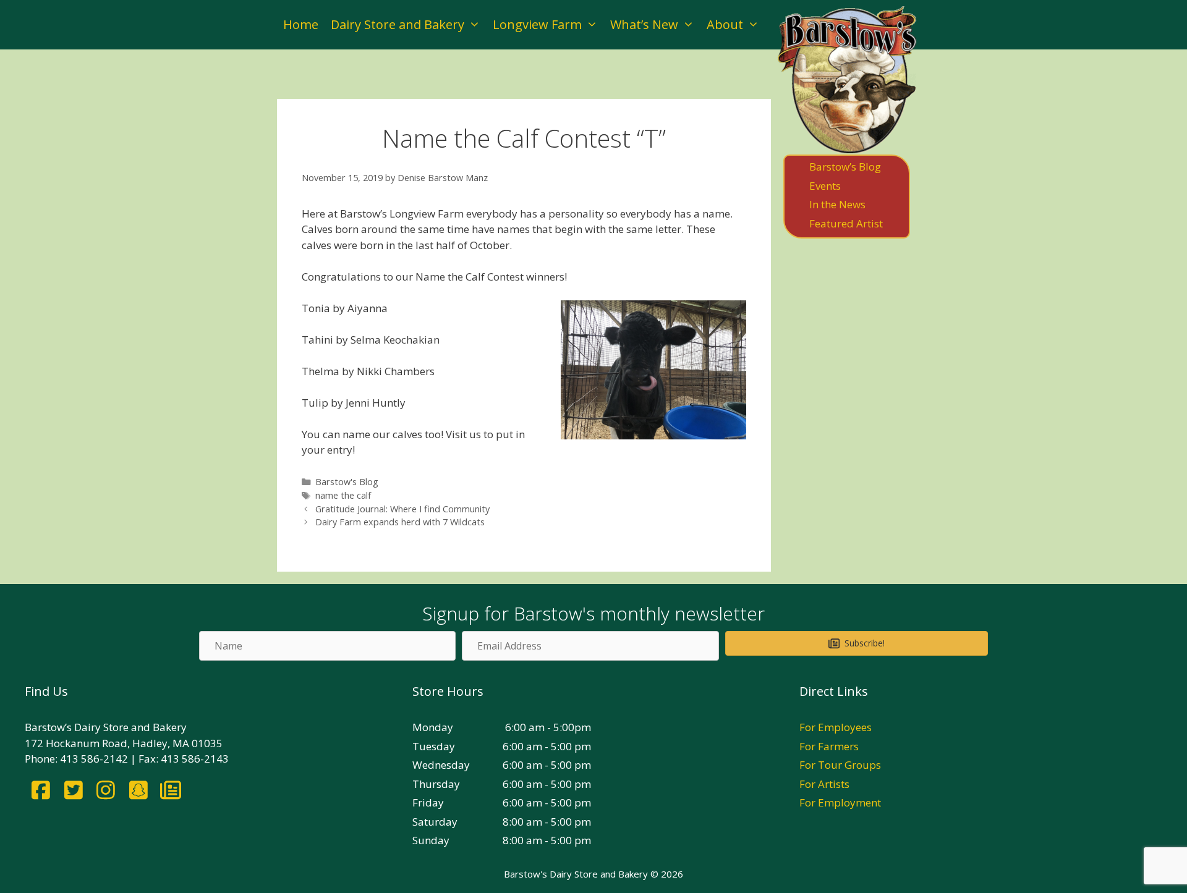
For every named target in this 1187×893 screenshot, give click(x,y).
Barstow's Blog (346, 482)
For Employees (835, 727)
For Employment (840, 802)
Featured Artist (846, 223)
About (725, 24)
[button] (856, 643)
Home (300, 24)
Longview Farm (537, 24)
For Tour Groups (840, 765)
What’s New (644, 24)
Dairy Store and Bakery (397, 24)
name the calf (343, 495)
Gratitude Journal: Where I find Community (402, 509)
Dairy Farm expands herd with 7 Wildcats (400, 522)
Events (825, 186)
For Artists (824, 784)
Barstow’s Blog (845, 166)
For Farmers (829, 746)
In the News (837, 204)
